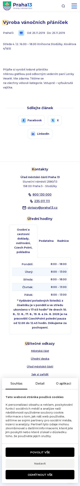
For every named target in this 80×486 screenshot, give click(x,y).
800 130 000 (42, 194)
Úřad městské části (40, 366)
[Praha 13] (17, 6)
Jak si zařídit (40, 374)
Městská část (40, 351)
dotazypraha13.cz (42, 207)
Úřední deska (40, 358)
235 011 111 (42, 201)
